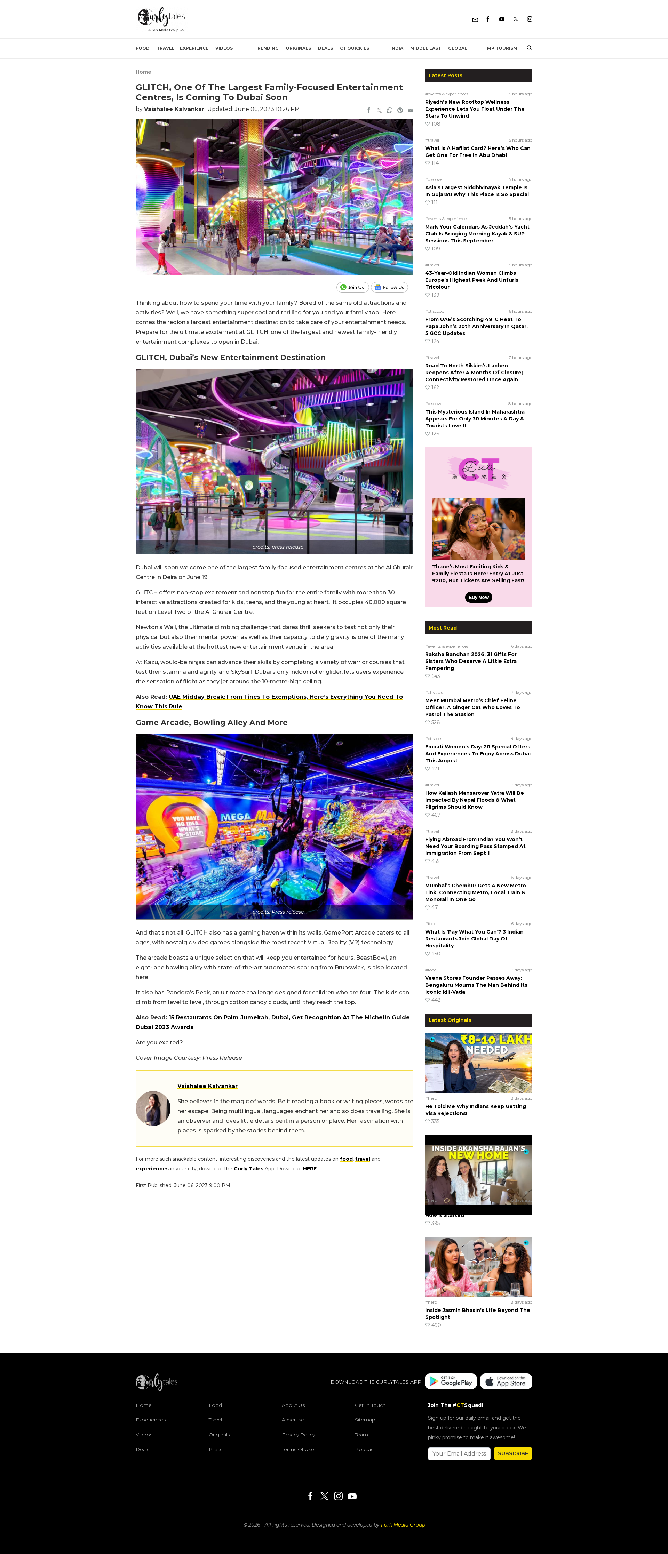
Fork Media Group (403, 1525)
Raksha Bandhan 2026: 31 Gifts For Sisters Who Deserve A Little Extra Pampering (471, 661)
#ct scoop (434, 311)
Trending (266, 48)
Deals (325, 48)
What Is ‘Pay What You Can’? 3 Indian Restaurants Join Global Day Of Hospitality (474, 939)
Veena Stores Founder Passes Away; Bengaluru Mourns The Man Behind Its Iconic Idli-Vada (476, 985)
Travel (166, 48)
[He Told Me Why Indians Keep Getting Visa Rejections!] (478, 1063)
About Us (293, 1405)
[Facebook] (488, 19)
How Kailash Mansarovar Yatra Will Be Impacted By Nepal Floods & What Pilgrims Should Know (474, 800)
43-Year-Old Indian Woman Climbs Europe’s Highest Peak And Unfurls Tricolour (471, 280)
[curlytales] (156, 1389)
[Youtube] (501, 19)
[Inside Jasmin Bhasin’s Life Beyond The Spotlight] (478, 1267)
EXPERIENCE (194, 48)
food (346, 1159)
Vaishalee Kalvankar (174, 109)
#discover (434, 179)
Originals (298, 48)
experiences (152, 1169)
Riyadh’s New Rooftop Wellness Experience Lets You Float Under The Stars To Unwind (475, 109)
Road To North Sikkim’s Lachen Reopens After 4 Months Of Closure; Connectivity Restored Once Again (474, 372)
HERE (310, 1169)
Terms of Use (298, 1449)
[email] (410, 110)
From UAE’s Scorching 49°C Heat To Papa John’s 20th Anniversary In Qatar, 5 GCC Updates (476, 326)
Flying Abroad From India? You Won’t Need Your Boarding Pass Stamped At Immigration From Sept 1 (475, 846)
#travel (432, 140)
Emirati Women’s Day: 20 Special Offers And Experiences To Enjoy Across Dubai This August (478, 754)
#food (431, 923)
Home (143, 72)
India (396, 48)
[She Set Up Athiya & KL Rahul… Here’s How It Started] (478, 1165)
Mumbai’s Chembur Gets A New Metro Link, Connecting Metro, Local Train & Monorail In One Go (475, 892)
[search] (526, 48)
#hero (431, 1098)
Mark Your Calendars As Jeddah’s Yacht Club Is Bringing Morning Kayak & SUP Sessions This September (477, 234)
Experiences (151, 1420)
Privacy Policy (298, 1435)
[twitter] (379, 110)
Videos (224, 48)
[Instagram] (529, 19)
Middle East (425, 48)
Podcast (365, 1449)
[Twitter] (515, 19)
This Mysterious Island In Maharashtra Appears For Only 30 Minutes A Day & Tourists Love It (475, 419)
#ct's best (434, 738)
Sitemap (365, 1420)
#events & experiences (446, 93)
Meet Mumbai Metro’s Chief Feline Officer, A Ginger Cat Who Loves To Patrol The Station (472, 707)
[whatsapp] (389, 110)
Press (215, 1449)
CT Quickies (354, 48)
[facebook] (369, 110)
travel (362, 1159)
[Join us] (353, 287)
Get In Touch (370, 1405)
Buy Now (479, 597)
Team (361, 1435)
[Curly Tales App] (451, 1382)
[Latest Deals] (479, 490)
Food (143, 48)
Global (457, 48)
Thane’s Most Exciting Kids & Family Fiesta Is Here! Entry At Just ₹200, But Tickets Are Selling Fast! (478, 573)
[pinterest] (400, 110)
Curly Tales (248, 1169)
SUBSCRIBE (513, 1453)
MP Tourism (502, 48)
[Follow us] (392, 287)
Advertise (293, 1420)
